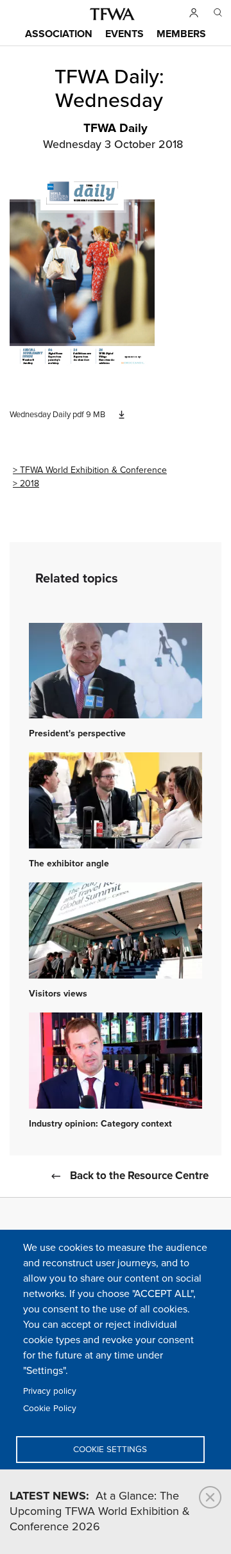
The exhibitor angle (69, 864)
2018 (29, 483)
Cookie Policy (49, 1408)
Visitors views (58, 994)
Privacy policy (49, 1391)
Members (181, 34)
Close (210, 1497)
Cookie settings (110, 1449)
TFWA (112, 14)
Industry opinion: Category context (100, 1124)
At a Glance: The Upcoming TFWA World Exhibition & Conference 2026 (100, 1511)
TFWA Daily (115, 128)
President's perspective (77, 734)
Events (124, 34)
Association (58, 34)
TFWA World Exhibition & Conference (93, 470)
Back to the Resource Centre (139, 1176)
